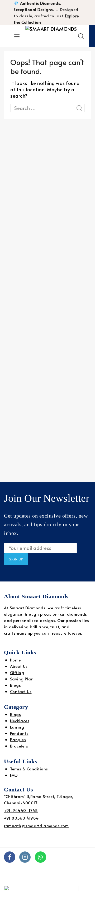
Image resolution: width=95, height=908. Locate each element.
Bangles (18, 739)
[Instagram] (25, 857)
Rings (15, 714)
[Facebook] (9, 857)
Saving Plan (22, 678)
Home (15, 660)
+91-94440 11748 (21, 810)
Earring (17, 727)
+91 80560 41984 (21, 818)
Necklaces (20, 720)
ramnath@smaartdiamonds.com (36, 825)
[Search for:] (47, 108)
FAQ (14, 775)
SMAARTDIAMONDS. (23, 872)
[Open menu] (17, 36)
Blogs (15, 685)
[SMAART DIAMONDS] (51, 36)
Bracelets (19, 746)
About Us (19, 666)
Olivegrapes (16, 878)
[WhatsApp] (40, 857)
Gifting (17, 672)
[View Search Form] (81, 36)
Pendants (19, 733)
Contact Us (21, 691)
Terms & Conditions (29, 768)
